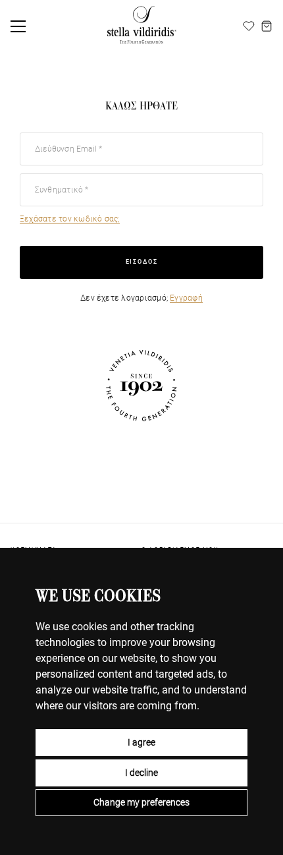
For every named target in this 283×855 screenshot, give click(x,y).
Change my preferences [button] (141, 802)
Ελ (206, 26)
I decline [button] (141, 772)
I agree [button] (141, 742)
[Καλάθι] (266, 26)
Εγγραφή (186, 298)
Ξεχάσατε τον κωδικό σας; (70, 218)
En (234, 26)
